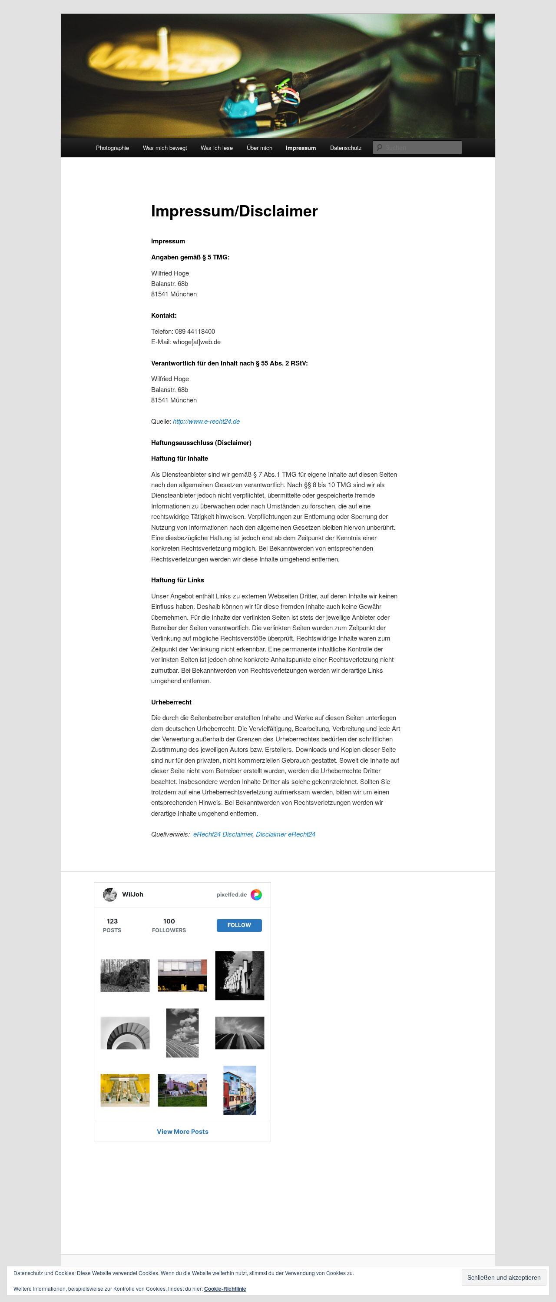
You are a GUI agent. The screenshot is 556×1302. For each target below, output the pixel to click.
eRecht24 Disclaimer (222, 833)
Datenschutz (346, 147)
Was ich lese (217, 147)
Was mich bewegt (165, 147)
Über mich (259, 147)
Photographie (112, 147)
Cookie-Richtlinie (225, 1288)
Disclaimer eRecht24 (285, 833)
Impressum (301, 147)
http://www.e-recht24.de (206, 420)
